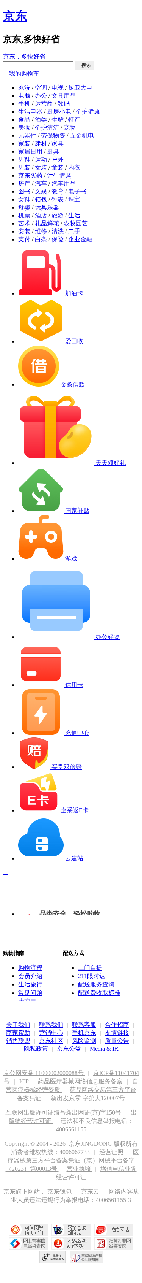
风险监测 (84, 1040)
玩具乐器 (47, 207)
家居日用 (30, 151)
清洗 (57, 231)
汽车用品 (63, 183)
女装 (41, 167)
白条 (41, 239)
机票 (24, 215)
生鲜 (57, 119)
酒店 (41, 215)
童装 (57, 167)
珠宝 (74, 199)
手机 (24, 103)
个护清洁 (47, 127)
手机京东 (84, 1032)
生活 (74, 215)
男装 (24, 167)
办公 (41, 95)
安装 (24, 231)
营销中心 (51, 1032)
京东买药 (30, 175)
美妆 (24, 127)
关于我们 (18, 1024)
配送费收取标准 (99, 993)
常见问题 (30, 993)
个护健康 (88, 111)
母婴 (24, 207)
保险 (57, 239)
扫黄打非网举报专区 (113, 1243)
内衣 (74, 167)
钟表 (57, 199)
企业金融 (80, 239)
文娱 (41, 191)
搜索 (84, 65)
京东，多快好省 (24, 56)
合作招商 (117, 1024)
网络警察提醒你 (71, 1230)
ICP (24, 1081)
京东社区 (51, 1040)
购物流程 (30, 967)
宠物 (70, 127)
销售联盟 (18, 1040)
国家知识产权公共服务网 (86, 1257)
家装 (24, 143)
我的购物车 (24, 73)
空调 (41, 87)
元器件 (27, 135)
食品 (24, 119)
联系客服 (84, 1024)
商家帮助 (18, 1032)
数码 (64, 103)
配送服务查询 (96, 984)
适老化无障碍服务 (52, 1257)
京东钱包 (60, 1191)
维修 (41, 231)
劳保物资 (53, 135)
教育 (57, 191)
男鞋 (24, 159)
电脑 (24, 95)
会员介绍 (30, 976)
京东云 (91, 1191)
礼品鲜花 (47, 223)
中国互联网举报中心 (28, 1243)
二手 (74, 231)
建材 (41, 143)
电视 (57, 87)
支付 (24, 239)
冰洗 (24, 87)
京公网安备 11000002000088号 (44, 1073)
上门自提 (90, 967)
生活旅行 (30, 984)
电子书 (77, 191)
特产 (74, 119)
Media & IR (104, 1048)
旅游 (57, 215)
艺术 (24, 223)
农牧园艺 (76, 223)
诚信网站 (113, 1230)
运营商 (44, 103)
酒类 (41, 119)
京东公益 (69, 1048)
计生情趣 (59, 175)
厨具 (53, 151)
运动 (41, 159)
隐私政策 (36, 1048)
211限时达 (91, 976)
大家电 (27, 1001)
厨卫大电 (80, 87)
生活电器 (30, 111)
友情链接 (117, 1032)
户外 (57, 159)
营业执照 (79, 1169)
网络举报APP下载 (71, 1243)
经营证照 (112, 1152)
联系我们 (51, 1024)
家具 (57, 143)
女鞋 (24, 199)
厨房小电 (59, 111)
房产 (24, 183)
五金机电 (82, 135)
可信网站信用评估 (28, 1230)
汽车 (41, 183)
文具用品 (63, 95)
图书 (24, 191)
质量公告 (117, 1040)
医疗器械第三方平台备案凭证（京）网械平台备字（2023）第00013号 (72, 1160)
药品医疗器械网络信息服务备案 (81, 1081)
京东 (15, 16)
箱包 (41, 199)
